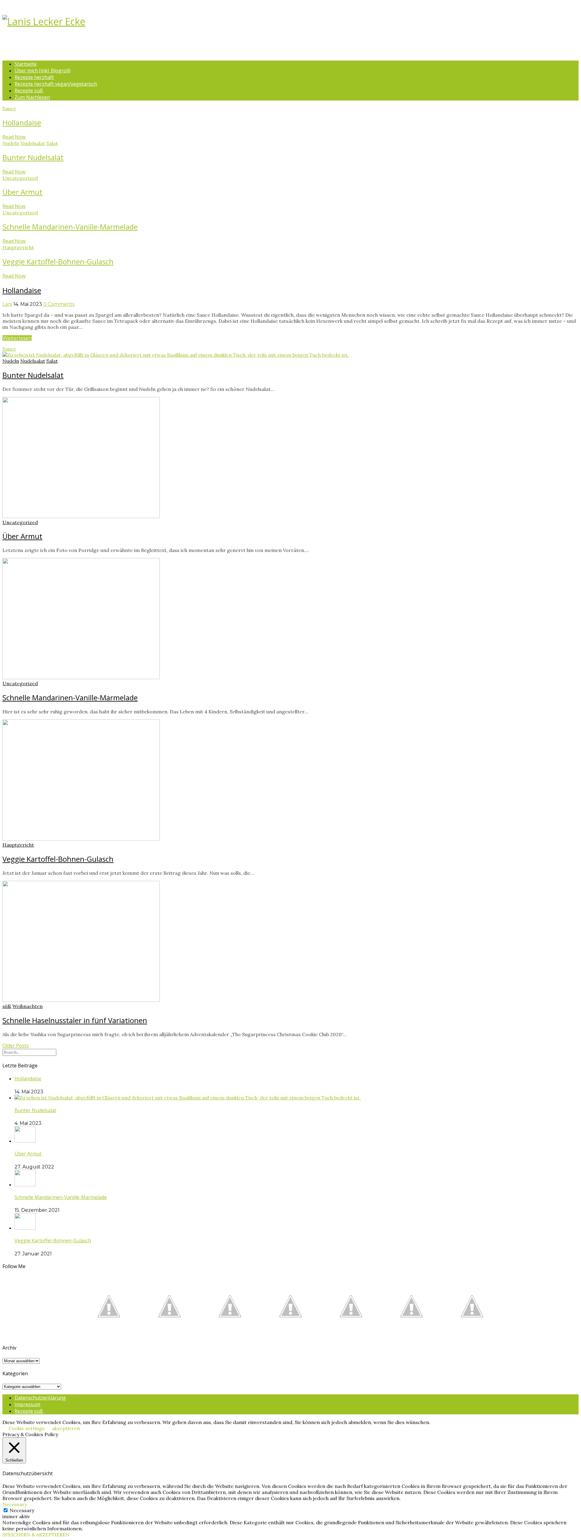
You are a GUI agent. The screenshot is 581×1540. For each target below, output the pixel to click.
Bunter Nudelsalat (33, 157)
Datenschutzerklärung (40, 1397)
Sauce (9, 108)
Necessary (22, 1510)
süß (6, 1006)
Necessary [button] (14, 1504)
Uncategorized (20, 178)
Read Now (13, 137)
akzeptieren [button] (66, 1428)
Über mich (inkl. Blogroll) (43, 70)
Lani (7, 304)
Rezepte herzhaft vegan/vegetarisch (56, 84)
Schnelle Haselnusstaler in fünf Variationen (74, 1020)
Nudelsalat (32, 143)
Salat (52, 143)
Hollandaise (21, 122)
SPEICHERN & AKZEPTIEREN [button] (36, 1535)
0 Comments (58, 304)
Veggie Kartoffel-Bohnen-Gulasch (57, 261)
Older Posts (15, 1045)
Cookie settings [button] (26, 1428)
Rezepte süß (29, 90)
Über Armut (22, 192)
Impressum (27, 1404)
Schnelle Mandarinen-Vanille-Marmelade (70, 227)
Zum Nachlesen (32, 97)
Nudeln (10, 143)
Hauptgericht (18, 247)
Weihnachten (27, 1006)
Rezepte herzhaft (34, 77)
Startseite (26, 64)
